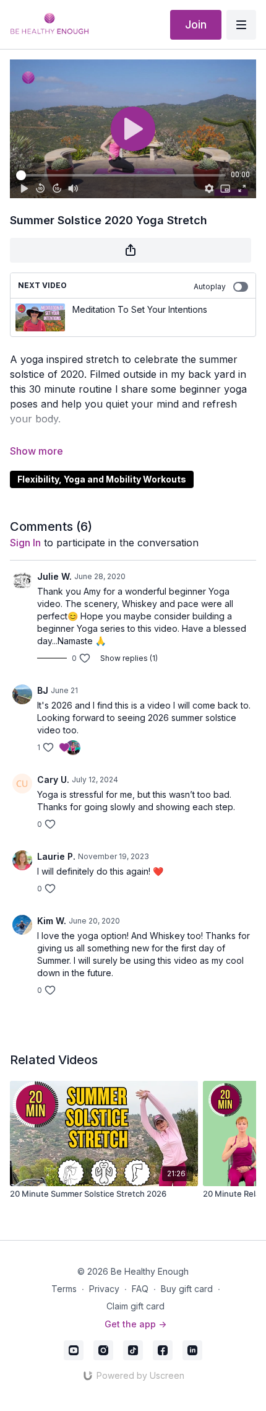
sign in (25, 542)
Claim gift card (135, 1306)
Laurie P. (56, 856)
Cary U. (53, 779)
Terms (64, 1288)
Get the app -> (135, 1324)
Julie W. (54, 576)
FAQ (140, 1288)
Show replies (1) (129, 658)
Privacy (104, 1288)
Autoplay (210, 286)
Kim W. (51, 920)
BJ (42, 690)
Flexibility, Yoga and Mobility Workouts (101, 479)
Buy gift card (187, 1288)
